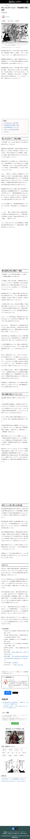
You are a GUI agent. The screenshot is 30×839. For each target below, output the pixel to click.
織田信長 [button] (21, 755)
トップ (2, 5)
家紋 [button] (8, 752)
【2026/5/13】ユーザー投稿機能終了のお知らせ (13, 779)
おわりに (6, 131)
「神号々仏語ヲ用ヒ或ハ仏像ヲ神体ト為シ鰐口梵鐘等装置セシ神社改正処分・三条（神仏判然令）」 (16, 658)
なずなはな (7, 16)
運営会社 (10, 833)
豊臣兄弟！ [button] (4, 749)
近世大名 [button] (16, 749)
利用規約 (5, 833)
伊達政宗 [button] (16, 755)
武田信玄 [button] (4, 755)
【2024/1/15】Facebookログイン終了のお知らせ (13, 781)
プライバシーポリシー (20, 832)
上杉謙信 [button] (10, 755)
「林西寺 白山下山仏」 (18, 664)
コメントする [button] (15, 723)
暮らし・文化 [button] (10, 20)
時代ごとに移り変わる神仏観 (11, 129)
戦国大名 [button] (10, 749)
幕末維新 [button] (3, 20)
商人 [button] (22, 749)
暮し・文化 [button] (18, 752)
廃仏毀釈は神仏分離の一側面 (11, 125)
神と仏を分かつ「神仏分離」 (11, 123)
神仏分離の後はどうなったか (11, 127)
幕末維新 (7, 5)
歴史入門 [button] (24, 752)
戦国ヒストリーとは (9, 832)
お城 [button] (12, 752)
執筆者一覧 (16, 833)
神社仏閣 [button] (17, 20)
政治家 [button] (3, 752)
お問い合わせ (23, 833)
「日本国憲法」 (15, 662)
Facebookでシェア (8, 693)
